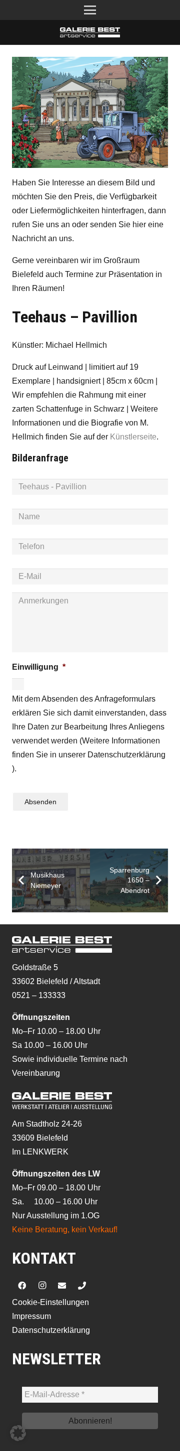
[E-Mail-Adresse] (62, 1286)
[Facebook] (22, 1286)
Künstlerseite (133, 437)
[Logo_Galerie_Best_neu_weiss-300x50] (90, 32)
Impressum (31, 1316)
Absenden (40, 802)
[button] (90, 10)
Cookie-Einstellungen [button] (50, 1302)
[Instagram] (42, 1286)
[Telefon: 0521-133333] (82, 1286)
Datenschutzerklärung (51, 1330)
